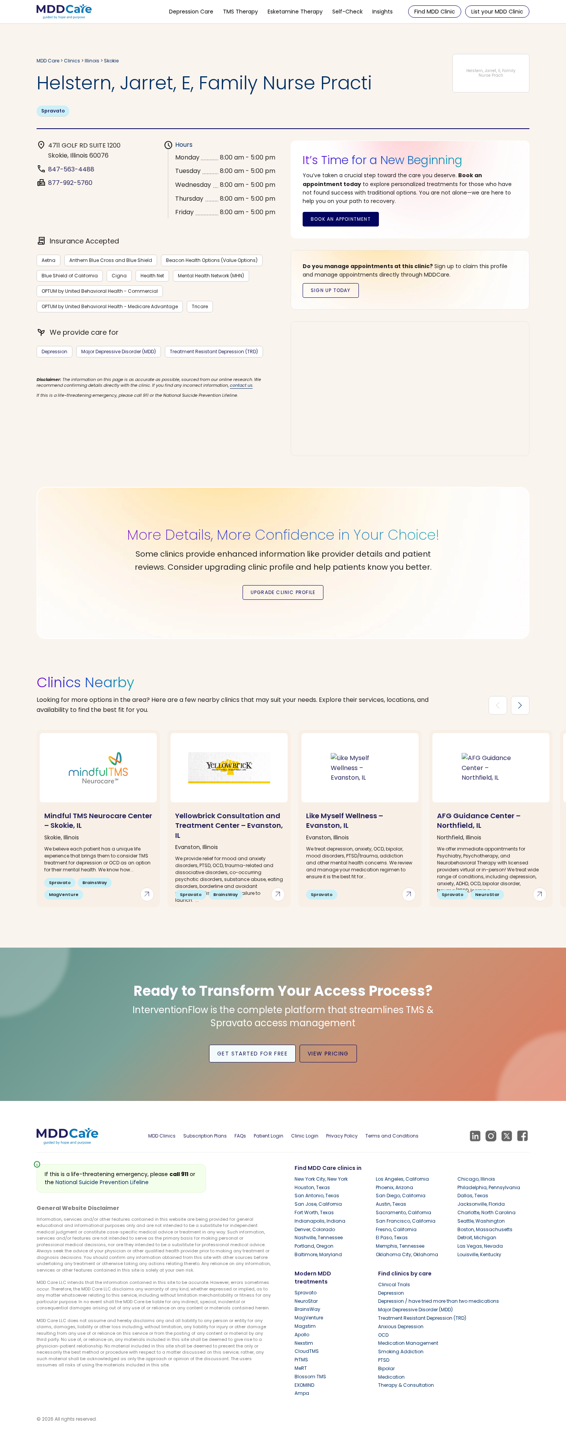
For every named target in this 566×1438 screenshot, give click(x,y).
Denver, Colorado (315, 1229)
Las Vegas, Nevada (480, 1246)
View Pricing (328, 1053)
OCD (383, 1335)
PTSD (383, 1360)
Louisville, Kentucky (479, 1254)
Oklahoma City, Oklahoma (407, 1254)
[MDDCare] (64, 11)
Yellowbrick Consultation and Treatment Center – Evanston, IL (229, 825)
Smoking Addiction (401, 1351)
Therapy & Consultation (406, 1385)
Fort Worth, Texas (314, 1212)
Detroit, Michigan (476, 1237)
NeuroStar (306, 1301)
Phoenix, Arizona (394, 1187)
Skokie (111, 60)
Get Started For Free (252, 1053)
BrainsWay (307, 1309)
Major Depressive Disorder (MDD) (118, 351)
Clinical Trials (394, 1284)
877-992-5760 (70, 182)
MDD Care (48, 60)
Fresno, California (396, 1229)
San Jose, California (318, 1204)
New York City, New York (321, 1179)
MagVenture (309, 1317)
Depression (54, 351)
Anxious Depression (401, 1326)
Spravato (53, 110)
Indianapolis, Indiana (320, 1221)
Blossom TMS (310, 1376)
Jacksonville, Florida (481, 1204)
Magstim (305, 1326)
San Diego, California (400, 1195)
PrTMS (301, 1359)
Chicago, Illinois (476, 1179)
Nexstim (304, 1343)
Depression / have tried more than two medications (438, 1301)
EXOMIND (304, 1385)
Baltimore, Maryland (318, 1254)
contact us (241, 385)
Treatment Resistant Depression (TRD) (214, 351)
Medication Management (408, 1343)
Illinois (92, 60)
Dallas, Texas (472, 1195)
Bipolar (386, 1368)
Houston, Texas (312, 1187)
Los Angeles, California (402, 1179)
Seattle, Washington (481, 1221)
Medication (391, 1377)
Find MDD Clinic (434, 11)
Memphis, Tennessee (400, 1246)
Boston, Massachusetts (484, 1229)
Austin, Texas (391, 1204)
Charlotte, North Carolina (486, 1212)
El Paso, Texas (392, 1237)
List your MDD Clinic (497, 11)
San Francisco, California (405, 1221)
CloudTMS (307, 1351)
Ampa (302, 1393)
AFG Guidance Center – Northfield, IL (479, 820)
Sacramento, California (403, 1212)
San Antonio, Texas (317, 1195)
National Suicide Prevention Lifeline (102, 1182)
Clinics (72, 60)
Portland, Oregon (314, 1246)
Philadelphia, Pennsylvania (488, 1187)
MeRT (301, 1368)
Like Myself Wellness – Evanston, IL (344, 820)
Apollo (302, 1334)
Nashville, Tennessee (319, 1237)
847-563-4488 (71, 169)
